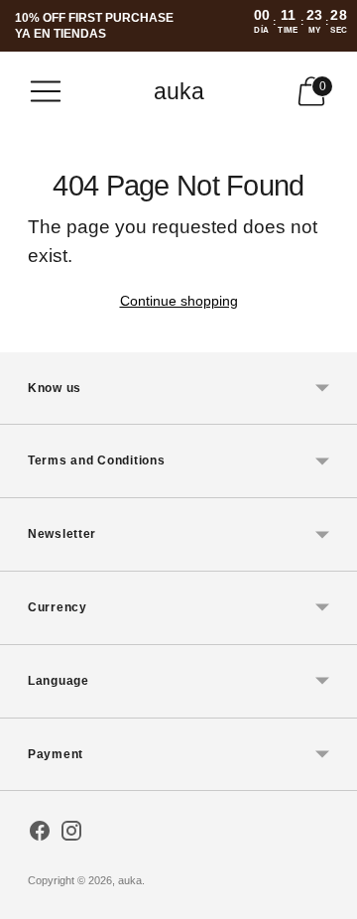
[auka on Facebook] (40, 835)
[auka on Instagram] (71, 835)
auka (130, 880)
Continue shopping (179, 301)
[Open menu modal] (45, 91)
